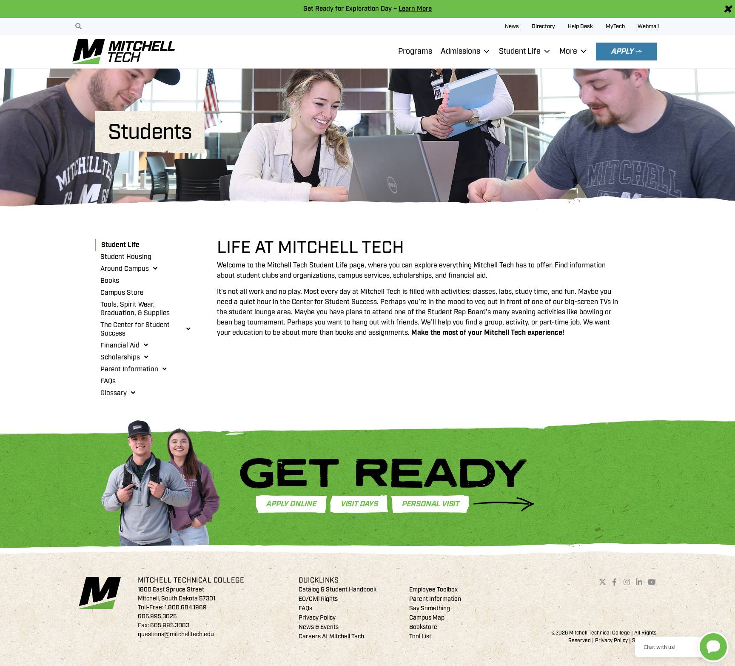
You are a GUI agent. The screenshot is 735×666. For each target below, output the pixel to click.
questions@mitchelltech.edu (176, 634)
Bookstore (423, 627)
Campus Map (426, 617)
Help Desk (580, 26)
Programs (415, 51)
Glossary (113, 393)
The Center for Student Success (135, 329)
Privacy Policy (317, 617)
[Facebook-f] (615, 582)
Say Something (429, 608)
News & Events (319, 627)
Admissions (460, 51)
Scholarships (120, 357)
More (568, 51)
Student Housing (125, 257)
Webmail (648, 26)
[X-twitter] (602, 582)
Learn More (415, 9)
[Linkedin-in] (639, 582)
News (512, 26)
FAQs (108, 381)
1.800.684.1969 (186, 607)
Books (109, 280)
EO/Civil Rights (318, 599)
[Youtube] (651, 582)
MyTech (615, 26)
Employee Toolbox (433, 589)
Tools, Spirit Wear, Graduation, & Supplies (135, 308)
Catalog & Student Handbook (337, 589)
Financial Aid (120, 345)
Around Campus (124, 268)
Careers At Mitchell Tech (331, 636)
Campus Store (121, 292)
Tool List (420, 636)
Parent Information (129, 369)
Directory (543, 26)
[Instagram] (627, 582)
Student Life (520, 51)
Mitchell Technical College (191, 580)
